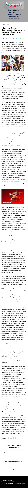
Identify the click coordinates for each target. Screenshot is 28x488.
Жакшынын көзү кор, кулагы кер (14, 453)
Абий (14, 469)
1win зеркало (5, 94)
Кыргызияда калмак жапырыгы (14, 461)
